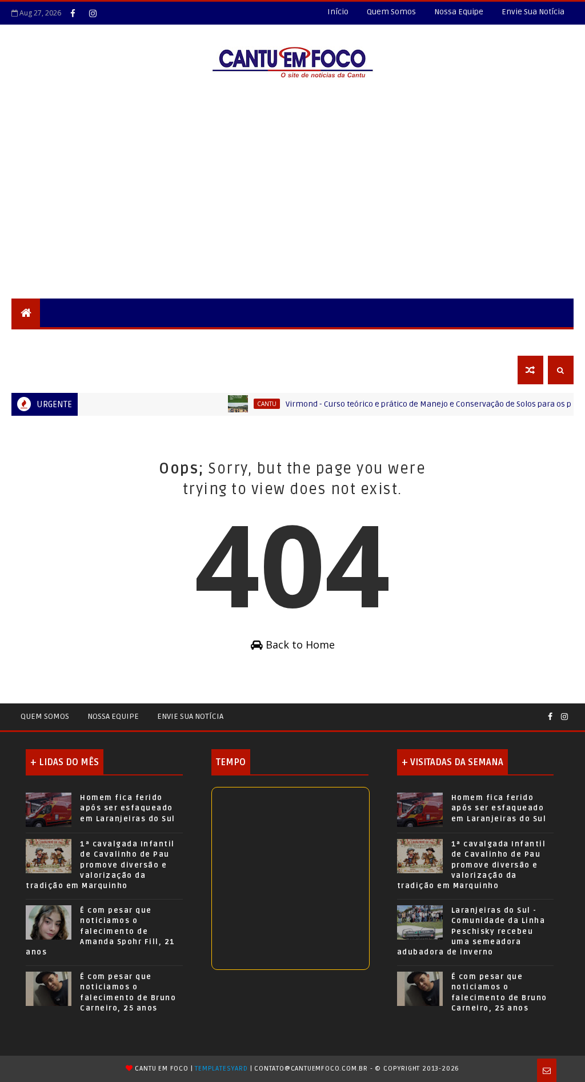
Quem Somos (391, 12)
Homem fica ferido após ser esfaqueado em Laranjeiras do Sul (127, 808)
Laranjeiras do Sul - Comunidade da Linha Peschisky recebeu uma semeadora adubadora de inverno (471, 931)
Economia (460, 341)
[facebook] (72, 13)
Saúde (369, 341)
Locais (95, 341)
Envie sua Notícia (190, 716)
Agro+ (411, 341)
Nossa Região (201, 341)
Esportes (322, 341)
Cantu (252, 404)
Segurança (42, 341)
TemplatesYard (221, 1068)
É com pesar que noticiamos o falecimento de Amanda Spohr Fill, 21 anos (100, 931)
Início (337, 12)
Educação (266, 341)
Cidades (140, 341)
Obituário (40, 370)
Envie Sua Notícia (533, 12)
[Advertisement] (292, 213)
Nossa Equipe (458, 12)
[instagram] (92, 13)
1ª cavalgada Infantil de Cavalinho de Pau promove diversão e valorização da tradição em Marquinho (100, 865)
